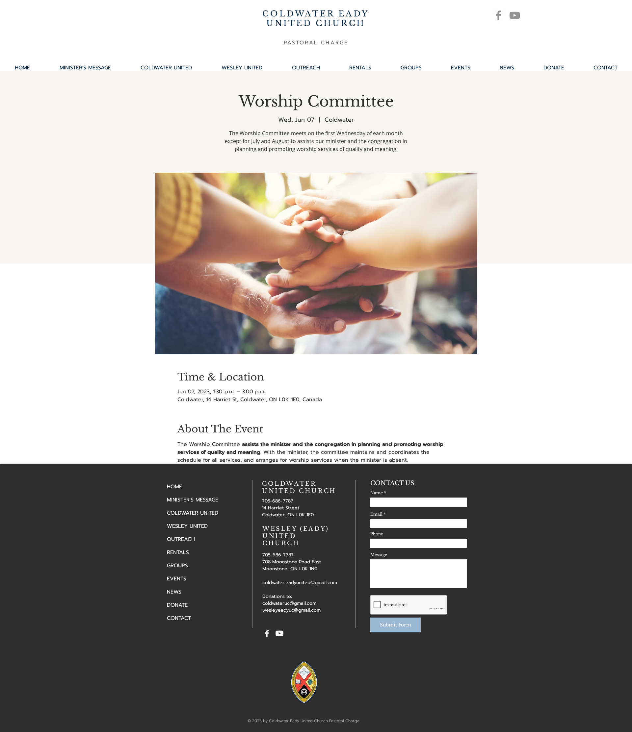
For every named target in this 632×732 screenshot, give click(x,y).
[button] (411, 67)
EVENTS (176, 579)
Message (378, 555)
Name (376, 493)
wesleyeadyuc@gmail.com (291, 610)
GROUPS (177, 566)
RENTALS (178, 552)
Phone (376, 534)
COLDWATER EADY (315, 13)
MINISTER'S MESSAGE (192, 500)
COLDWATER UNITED (192, 513)
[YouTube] (514, 15)
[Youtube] (279, 633)
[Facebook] (498, 15)
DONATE (177, 605)
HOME (174, 487)
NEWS (174, 592)
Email (376, 514)
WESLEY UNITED (187, 526)
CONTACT (179, 618)
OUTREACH (181, 539)
